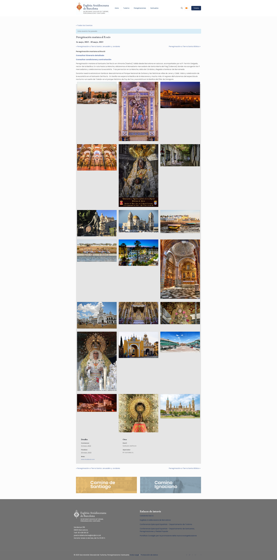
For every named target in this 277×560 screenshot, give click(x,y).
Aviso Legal (134, 555)
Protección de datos (149, 555)
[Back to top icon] (201, 555)
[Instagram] (195, 555)
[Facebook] (186, 555)
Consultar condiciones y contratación (93, 59)
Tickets (196, 8)
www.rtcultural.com (88, 459)
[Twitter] (189, 555)
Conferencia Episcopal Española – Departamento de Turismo (166, 524)
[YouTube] (192, 555)
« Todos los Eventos (84, 25)
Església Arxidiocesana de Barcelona (155, 520)
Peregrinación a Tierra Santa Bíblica (185, 46)
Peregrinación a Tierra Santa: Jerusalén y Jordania (98, 46)
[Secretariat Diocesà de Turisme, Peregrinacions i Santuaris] (93, 8)
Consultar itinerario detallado (90, 55)
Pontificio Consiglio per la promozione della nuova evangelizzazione (168, 535)
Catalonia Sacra (146, 515)
